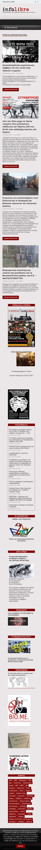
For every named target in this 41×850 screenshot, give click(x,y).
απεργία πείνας (21, 793)
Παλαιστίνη (20, 788)
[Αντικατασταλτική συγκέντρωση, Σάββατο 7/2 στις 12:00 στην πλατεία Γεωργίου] (20, 52)
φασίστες (29, 821)
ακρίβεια (28, 790)
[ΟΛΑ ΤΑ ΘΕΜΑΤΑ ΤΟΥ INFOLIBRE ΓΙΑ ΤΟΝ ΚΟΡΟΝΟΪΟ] (18, 625)
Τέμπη (21, 790)
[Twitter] (38, 2)
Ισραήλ (11, 785)
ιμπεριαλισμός (26, 803)
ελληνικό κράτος (25, 801)
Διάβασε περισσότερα (10, 89)
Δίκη (10, 783)
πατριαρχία (21, 814)
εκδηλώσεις (27, 798)
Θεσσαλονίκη (27, 783)
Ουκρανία (12, 788)
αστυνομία (12, 796)
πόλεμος (21, 816)
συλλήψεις (21, 821)
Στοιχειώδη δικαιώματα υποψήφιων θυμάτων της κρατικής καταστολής (19, 558)
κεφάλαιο (30, 808)
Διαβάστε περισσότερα (17, 600)
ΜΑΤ (16, 785)
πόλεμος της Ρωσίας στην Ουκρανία (20, 819)
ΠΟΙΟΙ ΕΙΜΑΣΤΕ (16, 352)
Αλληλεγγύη (22, 780)
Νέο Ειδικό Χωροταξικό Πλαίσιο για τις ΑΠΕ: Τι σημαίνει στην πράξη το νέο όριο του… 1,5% (20, 431)
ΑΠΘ (15, 780)
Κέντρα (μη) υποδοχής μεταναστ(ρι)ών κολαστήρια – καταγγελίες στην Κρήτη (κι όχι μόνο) (19, 474)
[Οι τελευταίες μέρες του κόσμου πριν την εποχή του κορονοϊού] (18, 687)
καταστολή (21, 808)
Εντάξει (20, 846)
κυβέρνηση (12, 814)
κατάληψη (23, 806)
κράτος (23, 811)
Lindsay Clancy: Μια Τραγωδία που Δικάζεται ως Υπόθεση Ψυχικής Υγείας (20, 489)
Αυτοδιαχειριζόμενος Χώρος (21, 371)
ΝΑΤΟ (22, 785)
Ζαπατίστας (17, 783)
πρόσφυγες (12, 816)
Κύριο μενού (12, 27)
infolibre (21, 73)
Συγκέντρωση (13, 790)
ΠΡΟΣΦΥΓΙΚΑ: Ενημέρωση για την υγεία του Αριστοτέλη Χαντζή (21, 447)
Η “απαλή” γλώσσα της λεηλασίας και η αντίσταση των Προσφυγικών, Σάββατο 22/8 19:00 (21, 439)
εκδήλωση (19, 798)
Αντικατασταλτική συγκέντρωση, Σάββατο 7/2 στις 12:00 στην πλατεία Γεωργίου (18, 68)
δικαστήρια (29, 796)
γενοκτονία (21, 796)
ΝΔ (27, 785)
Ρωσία (28, 788)
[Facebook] (35, 2)
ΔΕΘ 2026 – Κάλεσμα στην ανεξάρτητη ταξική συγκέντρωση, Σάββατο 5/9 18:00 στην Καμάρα (20, 498)
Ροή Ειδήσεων (21, 425)
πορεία (29, 814)
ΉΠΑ (10, 780)
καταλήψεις (12, 808)
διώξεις (11, 798)
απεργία (11, 793)
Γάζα (29, 780)
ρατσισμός (12, 821)
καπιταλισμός (13, 806)
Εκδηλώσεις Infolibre (21, 305)
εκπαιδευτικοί (13, 801)
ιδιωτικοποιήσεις (14, 803)
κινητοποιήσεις (14, 811)
